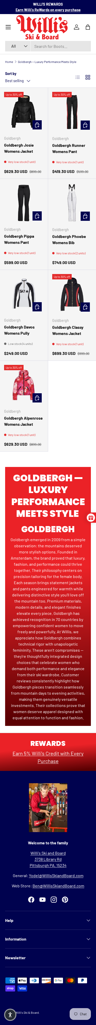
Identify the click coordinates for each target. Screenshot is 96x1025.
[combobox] (48, 46)
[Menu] (8, 27)
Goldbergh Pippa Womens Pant (19, 239)
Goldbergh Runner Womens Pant (68, 148)
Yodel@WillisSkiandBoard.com (56, 875)
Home (9, 61)
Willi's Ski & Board (27, 1012)
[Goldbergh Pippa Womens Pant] (24, 203)
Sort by (10, 73)
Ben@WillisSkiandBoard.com (58, 885)
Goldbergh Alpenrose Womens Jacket (23, 421)
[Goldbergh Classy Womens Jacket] (72, 294)
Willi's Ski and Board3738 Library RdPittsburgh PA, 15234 (48, 859)
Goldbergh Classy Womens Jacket (67, 330)
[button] (10, 1015)
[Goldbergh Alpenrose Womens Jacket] (24, 385)
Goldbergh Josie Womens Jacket (19, 148)
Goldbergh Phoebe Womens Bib (69, 239)
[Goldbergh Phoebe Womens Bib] (72, 203)
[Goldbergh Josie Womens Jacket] (24, 112)
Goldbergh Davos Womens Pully (19, 329)
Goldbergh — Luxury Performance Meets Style (47, 61)
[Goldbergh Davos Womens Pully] (24, 294)
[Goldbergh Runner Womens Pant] (72, 112)
